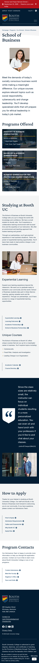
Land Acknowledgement (10, 619)
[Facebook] (3, 626)
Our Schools (20, 30)
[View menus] (35, 20)
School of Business (30, 30)
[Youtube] (9, 626)
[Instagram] (6, 626)
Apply (4, 11)
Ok (34, 659)
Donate (16, 11)
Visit (10, 11)
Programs (12, 30)
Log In (30, 10)
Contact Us (6, 617)
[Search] (36, 11)
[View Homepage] (10, 18)
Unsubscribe (6, 621)
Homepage (5, 30)
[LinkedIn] (12, 626)
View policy (34, 655)
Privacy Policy (7, 630)
